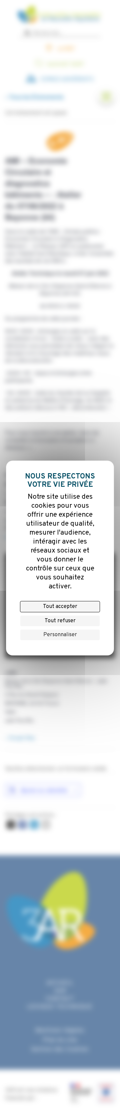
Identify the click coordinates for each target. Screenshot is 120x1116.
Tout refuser (60, 621)
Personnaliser (60, 635)
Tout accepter (60, 606)
